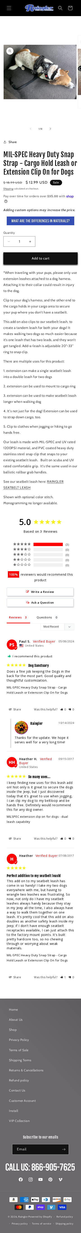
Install (13, 1111)
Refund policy (19, 1080)
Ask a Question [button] (42, 602)
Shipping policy (65, 1223)
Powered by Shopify (40, 1216)
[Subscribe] (64, 1149)
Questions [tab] (44, 617)
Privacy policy (20, 1223)
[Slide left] (31, 129)
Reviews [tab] (15, 617)
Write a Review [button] (42, 592)
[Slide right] (50, 129)
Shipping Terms (20, 1060)
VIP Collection (19, 1121)
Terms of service (41, 1223)
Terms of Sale (19, 1050)
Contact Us (17, 1090)
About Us (16, 1020)
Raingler (23, 1216)
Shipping (8, 188)
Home (13, 1010)
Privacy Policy (19, 1040)
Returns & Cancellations (26, 1070)
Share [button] (13, 142)
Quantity (9, 232)
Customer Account (22, 1101)
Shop (13, 1030)
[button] (9, 8)
